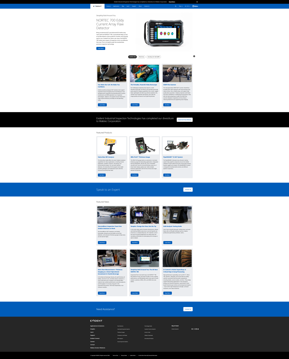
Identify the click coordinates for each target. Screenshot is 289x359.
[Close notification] (197, 2)
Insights (92, 329)
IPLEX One (141, 57)
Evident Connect (94, 338)
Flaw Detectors (120, 326)
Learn (128, 6)
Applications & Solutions (97, 326)
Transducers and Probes (122, 335)
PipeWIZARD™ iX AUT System (173, 157)
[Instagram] (194, 329)
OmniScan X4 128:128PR (153, 57)
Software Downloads (148, 335)
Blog (123, 6)
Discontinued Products (148, 338)
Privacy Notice (124, 355)
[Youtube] (198, 329)
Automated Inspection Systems (123, 329)
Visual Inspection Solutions (122, 341)
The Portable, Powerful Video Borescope (144, 85)
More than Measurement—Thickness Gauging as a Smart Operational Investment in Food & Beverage (110, 272)
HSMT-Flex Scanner (169, 85)
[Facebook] (192, 329)
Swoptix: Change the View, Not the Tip (143, 226)
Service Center (147, 332)
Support (134, 6)
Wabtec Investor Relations (97, 348)
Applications (116, 6)
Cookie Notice (133, 355)
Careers (92, 341)
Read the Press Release (184, 120)
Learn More (102, 105)
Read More (172, 2)
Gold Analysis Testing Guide (172, 226)
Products (108, 6)
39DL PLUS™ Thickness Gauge (140, 157)
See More (100, 40)
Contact (92, 344)
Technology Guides (148, 326)
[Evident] (97, 6)
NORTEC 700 (132, 57)
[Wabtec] (195, 6)
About (140, 6)
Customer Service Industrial (149, 329)
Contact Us (146, 6)
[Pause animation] (194, 56)
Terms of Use (115, 355)
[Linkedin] (196, 329)
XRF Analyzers (120, 338)
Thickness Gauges (121, 332)
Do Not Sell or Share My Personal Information (147, 355)
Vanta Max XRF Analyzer (106, 157)
